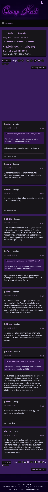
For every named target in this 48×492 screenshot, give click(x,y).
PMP (8, 291)
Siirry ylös (6, 462)
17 (43, 61)
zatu (8, 124)
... (25, 60)
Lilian (9, 218)
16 (39, 61)
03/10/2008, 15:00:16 (10, 255)
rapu (8, 164)
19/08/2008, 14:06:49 (10, 128)
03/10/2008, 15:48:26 (10, 296)
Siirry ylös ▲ (27, 484)
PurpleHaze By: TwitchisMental (35, 487)
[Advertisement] (24, 95)
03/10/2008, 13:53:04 (10, 223)
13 (28, 61)
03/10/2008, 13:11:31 (10, 193)
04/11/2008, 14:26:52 (10, 406)
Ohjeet (19, 484)
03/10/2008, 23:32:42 (10, 355)
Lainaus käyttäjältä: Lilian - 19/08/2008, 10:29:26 (24, 134)
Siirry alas (6, 61)
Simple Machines (20, 487)
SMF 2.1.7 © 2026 (8, 487)
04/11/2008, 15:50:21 (10, 435)
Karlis (9, 351)
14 (31, 61)
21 (3, 64)
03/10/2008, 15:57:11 (10, 328)
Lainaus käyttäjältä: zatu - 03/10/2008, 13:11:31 (24, 261)
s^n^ (8, 251)
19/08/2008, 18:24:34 (10, 168)
